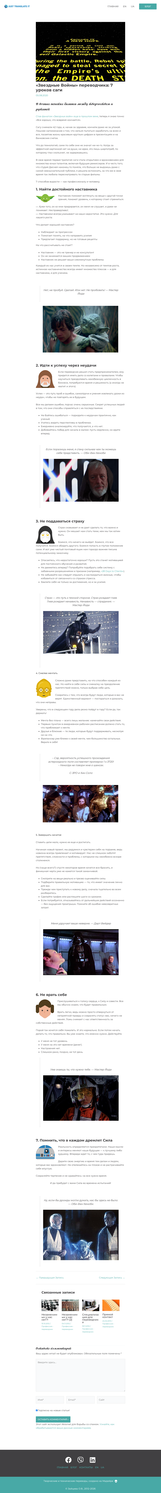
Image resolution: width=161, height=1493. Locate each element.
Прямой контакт (107, 1316)
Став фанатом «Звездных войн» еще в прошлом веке (67, 116)
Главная (62, 1467)
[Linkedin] (92, 1460)
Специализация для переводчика (90, 1318)
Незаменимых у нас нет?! (49, 1317)
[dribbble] (68, 1460)
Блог (73, 1467)
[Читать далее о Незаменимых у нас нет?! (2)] (70, 1305)
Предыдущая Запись (50, 1278)
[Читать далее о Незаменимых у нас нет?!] (50, 1305)
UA (102, 1467)
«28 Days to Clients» (112, 571)
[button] (148, 6)
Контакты (86, 1467)
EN (96, 1467)
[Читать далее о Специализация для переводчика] (90, 1305)
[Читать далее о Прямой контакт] (110, 1305)
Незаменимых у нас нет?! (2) (69, 1317)
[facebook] (80, 1460)
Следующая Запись (112, 1278)
